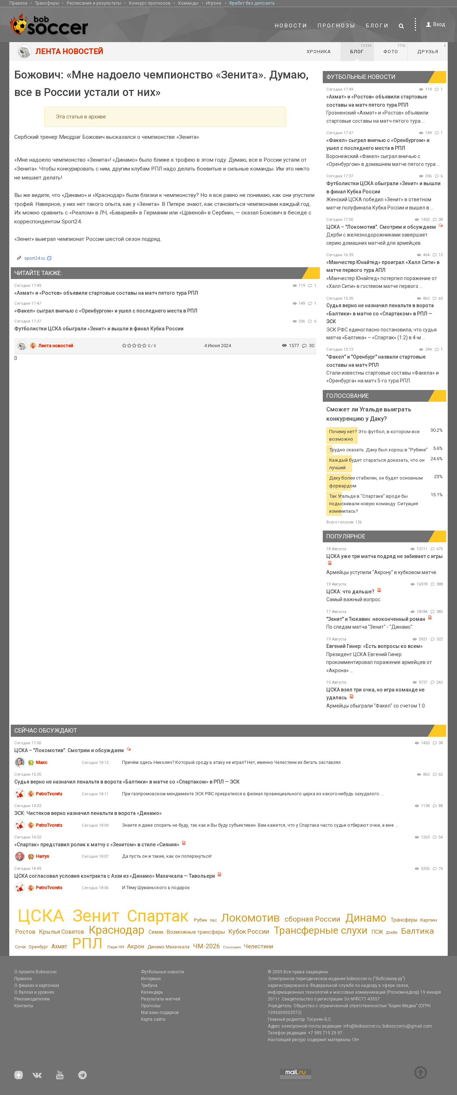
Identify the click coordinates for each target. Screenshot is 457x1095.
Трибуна (149, 985)
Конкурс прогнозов (150, 3)
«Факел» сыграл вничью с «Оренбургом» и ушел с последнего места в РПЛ (105, 311)
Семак (156, 932)
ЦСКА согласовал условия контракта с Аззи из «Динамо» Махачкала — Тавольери (114, 876)
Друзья (431, 49)
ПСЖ (377, 932)
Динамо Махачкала (168, 946)
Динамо (365, 917)
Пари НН (115, 946)
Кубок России (248, 931)
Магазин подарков (160, 1012)
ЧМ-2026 (206, 946)
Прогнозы (336, 25)
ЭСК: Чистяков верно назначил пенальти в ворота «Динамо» (88, 813)
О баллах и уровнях (34, 992)
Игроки (213, 3)
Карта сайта (153, 1019)
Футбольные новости (162, 971)
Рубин (200, 920)
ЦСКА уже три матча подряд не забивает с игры (384, 556)
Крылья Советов (61, 931)
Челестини (258, 946)
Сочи (20, 946)
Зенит (95, 916)
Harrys (42, 856)
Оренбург (38, 946)
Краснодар (116, 930)
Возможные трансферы (196, 932)
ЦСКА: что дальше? (350, 591)
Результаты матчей (160, 999)
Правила (18, 3)
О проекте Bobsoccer (35, 971)
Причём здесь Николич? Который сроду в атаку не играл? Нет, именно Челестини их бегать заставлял (231, 762)
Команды (188, 3)
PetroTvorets (49, 793)
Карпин (428, 920)
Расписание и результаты (94, 3)
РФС (213, 920)
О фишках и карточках (36, 985)
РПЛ (87, 943)
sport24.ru (34, 258)
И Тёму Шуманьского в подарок (156, 887)
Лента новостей (56, 345)
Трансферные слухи (320, 930)
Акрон (135, 946)
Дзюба (391, 932)
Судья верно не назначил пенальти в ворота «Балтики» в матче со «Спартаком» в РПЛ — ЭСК (380, 313)
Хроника (319, 51)
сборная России (312, 919)
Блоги (377, 25)
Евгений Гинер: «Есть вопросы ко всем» (374, 646)
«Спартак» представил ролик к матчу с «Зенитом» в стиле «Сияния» (97, 844)
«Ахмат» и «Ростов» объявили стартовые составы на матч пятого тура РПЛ (106, 293)
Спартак (158, 916)
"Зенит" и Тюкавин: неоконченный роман (375, 619)
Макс (41, 762)
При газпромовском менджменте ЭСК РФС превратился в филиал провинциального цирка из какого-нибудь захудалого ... (252, 793)
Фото (394, 49)
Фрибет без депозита (252, 3)
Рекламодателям (32, 999)
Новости (291, 25)
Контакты (23, 1005)
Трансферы (47, 3)
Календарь (152, 992)
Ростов (25, 931)
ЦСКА (40, 916)
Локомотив (250, 917)
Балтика (417, 931)
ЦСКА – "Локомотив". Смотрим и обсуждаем (381, 227)
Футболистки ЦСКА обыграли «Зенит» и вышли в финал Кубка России (99, 328)
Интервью (151, 978)
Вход (439, 24)
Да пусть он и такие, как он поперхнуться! (167, 856)
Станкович (232, 947)
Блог (361, 49)
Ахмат (59, 946)
